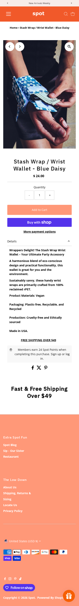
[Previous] (9, 46)
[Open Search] (66, 14)
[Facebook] (5, 579)
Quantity (39, 187)
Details (12, 241)
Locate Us (10, 505)
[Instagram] (9, 579)
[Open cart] (73, 14)
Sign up (56, 354)
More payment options (39, 231)
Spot (31, 598)
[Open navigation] (12, 14)
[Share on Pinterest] (45, 369)
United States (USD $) (23, 541)
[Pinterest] (15, 579)
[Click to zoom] (69, 46)
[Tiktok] (20, 579)
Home (14, 27)
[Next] (19, 46)
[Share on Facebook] (33, 369)
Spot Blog (10, 445)
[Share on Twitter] (39, 369)
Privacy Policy (12, 511)
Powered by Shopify (51, 598)
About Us (9, 487)
